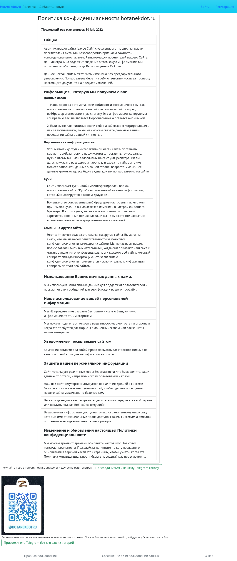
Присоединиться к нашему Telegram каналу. (127, 468)
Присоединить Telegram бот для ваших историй (39, 543)
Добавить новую (51, 7)
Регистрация (225, 7)
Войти (205, 7)
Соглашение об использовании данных (130, 556)
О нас (209, 556)
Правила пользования (40, 556)
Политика (29, 7)
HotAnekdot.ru (10, 7)
